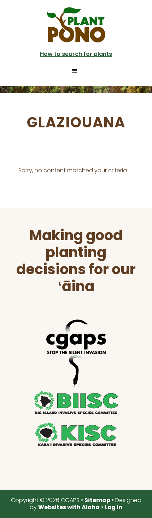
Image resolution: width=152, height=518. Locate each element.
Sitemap (97, 500)
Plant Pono (76, 24)
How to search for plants (76, 54)
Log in (113, 507)
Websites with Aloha (69, 507)
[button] (76, 70)
